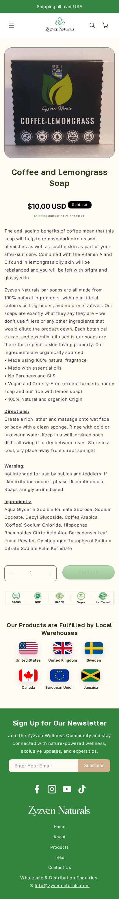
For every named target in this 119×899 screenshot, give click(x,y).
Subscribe (94, 765)
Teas (59, 857)
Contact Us (59, 867)
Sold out (89, 572)
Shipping (40, 215)
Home (59, 826)
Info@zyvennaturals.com (62, 885)
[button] (11, 25)
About (59, 836)
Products (59, 847)
